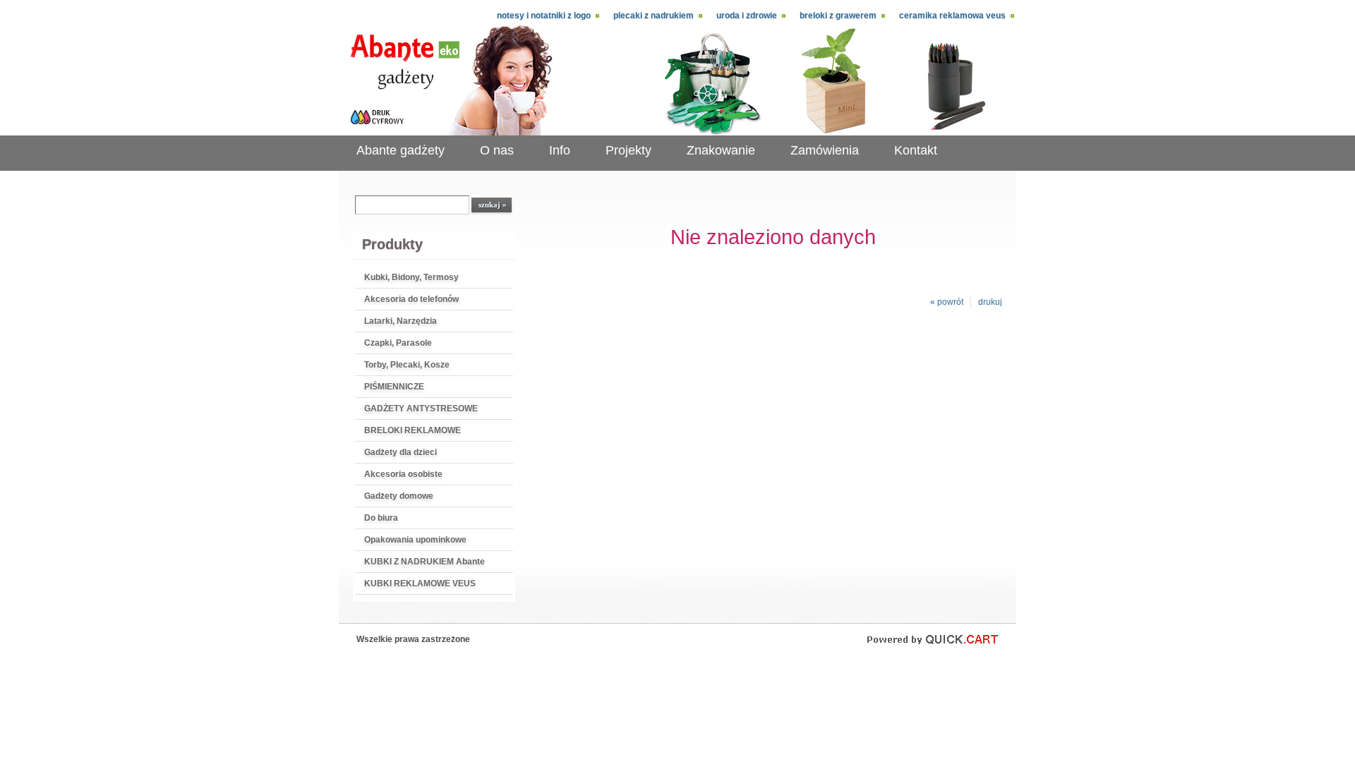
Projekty (628, 150)
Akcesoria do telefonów (411, 299)
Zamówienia (824, 150)
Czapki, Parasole (398, 343)
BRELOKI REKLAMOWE (412, 430)
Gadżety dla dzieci (400, 452)
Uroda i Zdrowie (746, 15)
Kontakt (915, 150)
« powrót (946, 302)
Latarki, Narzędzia (400, 321)
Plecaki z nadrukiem (653, 15)
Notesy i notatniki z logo (544, 15)
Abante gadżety (400, 150)
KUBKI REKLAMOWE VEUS (420, 583)
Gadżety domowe (398, 496)
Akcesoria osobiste (403, 474)
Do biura (381, 518)
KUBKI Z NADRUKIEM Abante (424, 562)
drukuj (990, 302)
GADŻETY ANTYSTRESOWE (421, 408)
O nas (497, 150)
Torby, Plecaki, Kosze (407, 365)
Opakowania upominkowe (415, 540)
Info (559, 150)
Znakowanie (721, 150)
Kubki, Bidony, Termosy (411, 277)
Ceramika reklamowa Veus (952, 15)
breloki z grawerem (838, 15)
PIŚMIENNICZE (394, 387)
